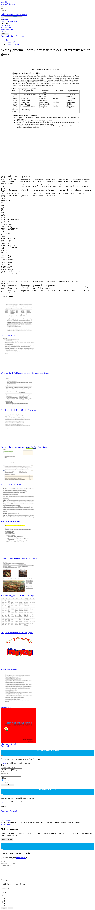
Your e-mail (5, 880)
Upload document (7, 15)
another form (21, 858)
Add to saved (20, 36)
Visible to (4, 778)
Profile (3, 32)
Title (2, 765)
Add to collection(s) (8, 36)
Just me (6, 783)
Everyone (7, 780)
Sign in (3, 763)
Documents (5, 811)
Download (5, 746)
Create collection (7, 785)
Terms (9, 824)
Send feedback (7, 839)
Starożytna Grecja (12, 44)
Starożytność (10, 42)
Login (3, 13)
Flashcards (5, 21)
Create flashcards (20, 15)
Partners (9, 820)
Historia (8, 40)
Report (3, 820)
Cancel (4, 908)
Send (10, 908)
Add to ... (5, 34)
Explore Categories (8, 4)
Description (9, 770)
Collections (13, 21)
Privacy (4, 824)
